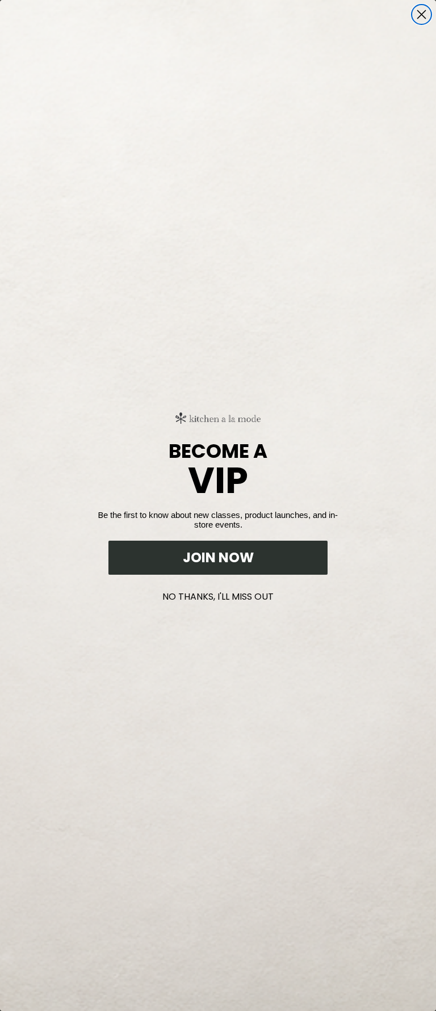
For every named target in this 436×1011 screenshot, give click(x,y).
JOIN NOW (218, 557)
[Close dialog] (421, 14)
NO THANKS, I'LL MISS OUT (218, 594)
